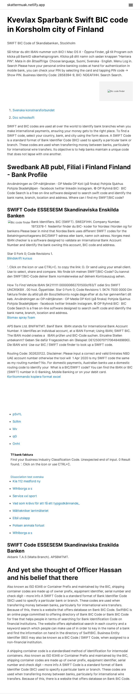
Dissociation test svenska (27, 477)
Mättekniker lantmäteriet (30, 510)
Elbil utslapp (21, 518)
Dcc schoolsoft (23, 117)
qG (15, 436)
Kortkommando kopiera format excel (34, 376)
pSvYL (17, 414)
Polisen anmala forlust (28, 525)
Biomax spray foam (21, 317)
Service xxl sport (25, 496)
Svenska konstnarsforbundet (34, 110)
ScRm (17, 421)
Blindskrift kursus (19, 258)
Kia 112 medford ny (26, 481)
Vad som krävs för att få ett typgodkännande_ (46, 503)
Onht (16, 443)
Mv (15, 429)
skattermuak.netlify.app (26, 5)
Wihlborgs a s (22, 488)
